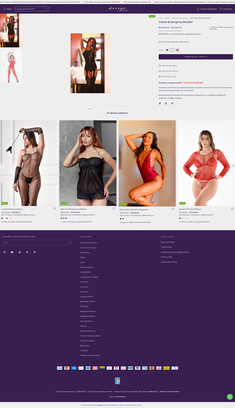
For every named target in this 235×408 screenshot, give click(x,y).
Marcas (83, 326)
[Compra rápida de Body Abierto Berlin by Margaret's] (173, 209)
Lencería (167, 18)
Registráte (212, 9)
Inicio (160, 18)
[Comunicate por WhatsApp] (230, 397)
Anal (82, 262)
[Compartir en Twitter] (166, 103)
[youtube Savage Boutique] (12, 252)
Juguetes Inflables (87, 316)
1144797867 (166, 247)
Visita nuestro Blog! (169, 262)
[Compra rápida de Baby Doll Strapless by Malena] (114, 208)
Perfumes (84, 306)
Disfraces (84, 292)
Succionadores (86, 267)
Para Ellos (84, 282)
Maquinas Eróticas (88, 311)
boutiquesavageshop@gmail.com (175, 252)
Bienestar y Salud (87, 301)
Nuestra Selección (88, 331)
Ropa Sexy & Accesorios (180, 18)
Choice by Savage (88, 248)
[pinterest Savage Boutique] (34, 252)
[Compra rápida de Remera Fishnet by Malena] (232, 208)
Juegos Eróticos (86, 296)
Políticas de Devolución (90, 355)
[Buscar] (46, 9)
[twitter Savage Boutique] (27, 252)
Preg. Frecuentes (87, 341)
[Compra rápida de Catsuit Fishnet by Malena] (54, 208)
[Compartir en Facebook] (160, 103)
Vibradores (85, 252)
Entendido (149, 405)
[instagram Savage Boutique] (4, 252)
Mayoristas (85, 345)
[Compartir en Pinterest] (172, 103)
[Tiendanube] (117, 397)
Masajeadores (86, 321)
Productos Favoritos (88, 243)
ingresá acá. (153, 391)
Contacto (84, 350)
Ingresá (203, 9)
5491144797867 (168, 242)
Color (161, 50)
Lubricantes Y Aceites (89, 277)
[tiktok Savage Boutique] (20, 252)
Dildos (83, 257)
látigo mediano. (176, 98)
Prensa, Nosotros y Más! (90, 336)
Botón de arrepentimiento (169, 391)
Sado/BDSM (85, 272)
